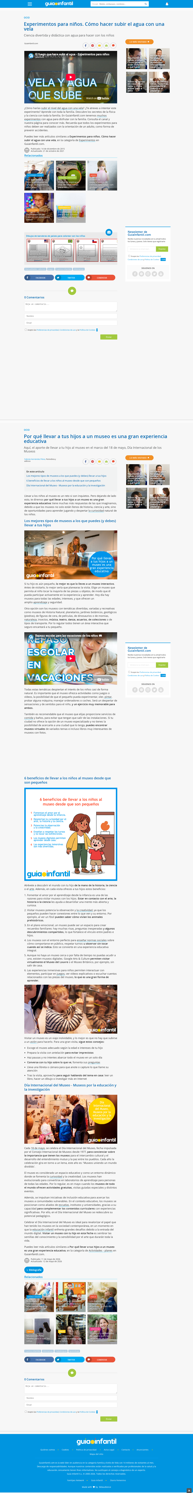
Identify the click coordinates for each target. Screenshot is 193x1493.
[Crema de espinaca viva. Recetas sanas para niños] (71, 189)
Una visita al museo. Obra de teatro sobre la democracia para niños (69, 1305)
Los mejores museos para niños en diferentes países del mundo (101, 1305)
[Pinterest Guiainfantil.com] (141, 274)
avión (33, 1041)
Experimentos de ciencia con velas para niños (38, 217)
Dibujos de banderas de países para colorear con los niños (55, 235)
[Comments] (113, 46)
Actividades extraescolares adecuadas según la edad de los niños (36, 1305)
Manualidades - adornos (35, 269)
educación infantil (43, 1229)
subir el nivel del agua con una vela (62, 108)
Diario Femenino (118, 1480)
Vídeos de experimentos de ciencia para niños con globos (101, 183)
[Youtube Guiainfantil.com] (161, 274)
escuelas (64, 1205)
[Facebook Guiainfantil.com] (135, 274)
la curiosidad (96, 510)
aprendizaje (40, 602)
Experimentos (87, 140)
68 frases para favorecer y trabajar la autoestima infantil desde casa (158, 61)
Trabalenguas (61, 1351)
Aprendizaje (95, 1329)
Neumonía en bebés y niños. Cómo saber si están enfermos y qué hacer (136, 62)
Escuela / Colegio (34, 1297)
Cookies (66, 1449)
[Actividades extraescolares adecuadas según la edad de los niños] (39, 1311)
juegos (61, 973)
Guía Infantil (97, 1480)
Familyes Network (75, 1480)
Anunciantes (142, 1449)
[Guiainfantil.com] (59, 5)
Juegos (93, 175)
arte (31, 889)
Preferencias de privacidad (48, 330)
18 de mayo (38, 1148)
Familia (93, 1297)
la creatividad (85, 910)
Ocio (27, 17)
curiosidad (56, 1176)
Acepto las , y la (61, 330)
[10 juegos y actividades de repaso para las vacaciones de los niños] (102, 1343)
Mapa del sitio (96, 1454)
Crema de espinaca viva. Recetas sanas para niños (68, 185)
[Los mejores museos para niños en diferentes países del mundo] (102, 1311)
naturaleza (30, 619)
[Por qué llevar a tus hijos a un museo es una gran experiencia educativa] (39, 189)
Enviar (109, 337)
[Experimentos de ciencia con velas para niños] (39, 222)
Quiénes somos (47, 1449)
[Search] (146, 4)
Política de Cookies (87, 330)
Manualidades (33, 210)
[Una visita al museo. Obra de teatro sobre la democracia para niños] (71, 1311)
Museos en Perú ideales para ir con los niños (38, 1338)
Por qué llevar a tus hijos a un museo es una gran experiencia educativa (37, 183)
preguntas (94, 1062)
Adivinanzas (79, 269)
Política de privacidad (86, 1449)
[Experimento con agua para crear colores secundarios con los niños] (71, 222)
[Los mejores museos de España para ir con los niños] (71, 1343)
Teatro (62, 1297)
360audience (105, 1487)
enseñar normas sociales (92, 940)
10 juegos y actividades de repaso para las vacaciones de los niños (102, 1337)
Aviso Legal (109, 1449)
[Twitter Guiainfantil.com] (154, 274)
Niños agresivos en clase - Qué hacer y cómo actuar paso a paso (136, 86)
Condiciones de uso (67, 330)
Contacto (126, 1449)
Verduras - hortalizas (67, 178)
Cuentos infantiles (63, 269)
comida (28, 717)
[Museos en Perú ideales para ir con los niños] (39, 1343)
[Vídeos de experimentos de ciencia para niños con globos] (102, 189)
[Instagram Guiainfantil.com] (148, 274)
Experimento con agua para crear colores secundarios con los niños (70, 215)
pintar (108, 696)
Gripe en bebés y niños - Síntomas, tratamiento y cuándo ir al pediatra (159, 86)
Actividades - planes (35, 175)
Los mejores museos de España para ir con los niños (69, 1338)
